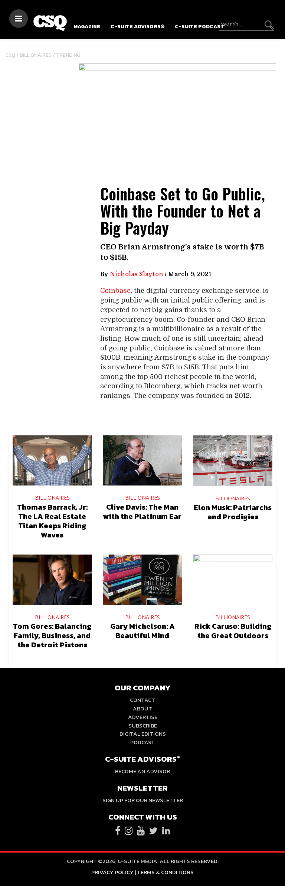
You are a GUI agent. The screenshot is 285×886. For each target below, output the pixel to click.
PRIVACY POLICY (112, 872)
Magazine (86, 26)
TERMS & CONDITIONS (165, 872)
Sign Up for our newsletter (142, 800)
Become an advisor (142, 771)
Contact (142, 700)
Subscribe (142, 725)
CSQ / (12, 55)
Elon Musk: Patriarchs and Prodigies (233, 512)
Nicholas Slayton (136, 274)
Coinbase (115, 290)
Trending (68, 55)
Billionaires (36, 55)
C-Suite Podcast (199, 26)
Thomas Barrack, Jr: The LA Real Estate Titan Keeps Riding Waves (52, 520)
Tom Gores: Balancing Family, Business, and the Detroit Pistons (52, 635)
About (142, 708)
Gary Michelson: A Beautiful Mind (142, 631)
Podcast (142, 742)
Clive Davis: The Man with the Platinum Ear (142, 511)
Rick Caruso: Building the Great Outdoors (232, 631)
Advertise (142, 717)
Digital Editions (142, 733)
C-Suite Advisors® (137, 26)
